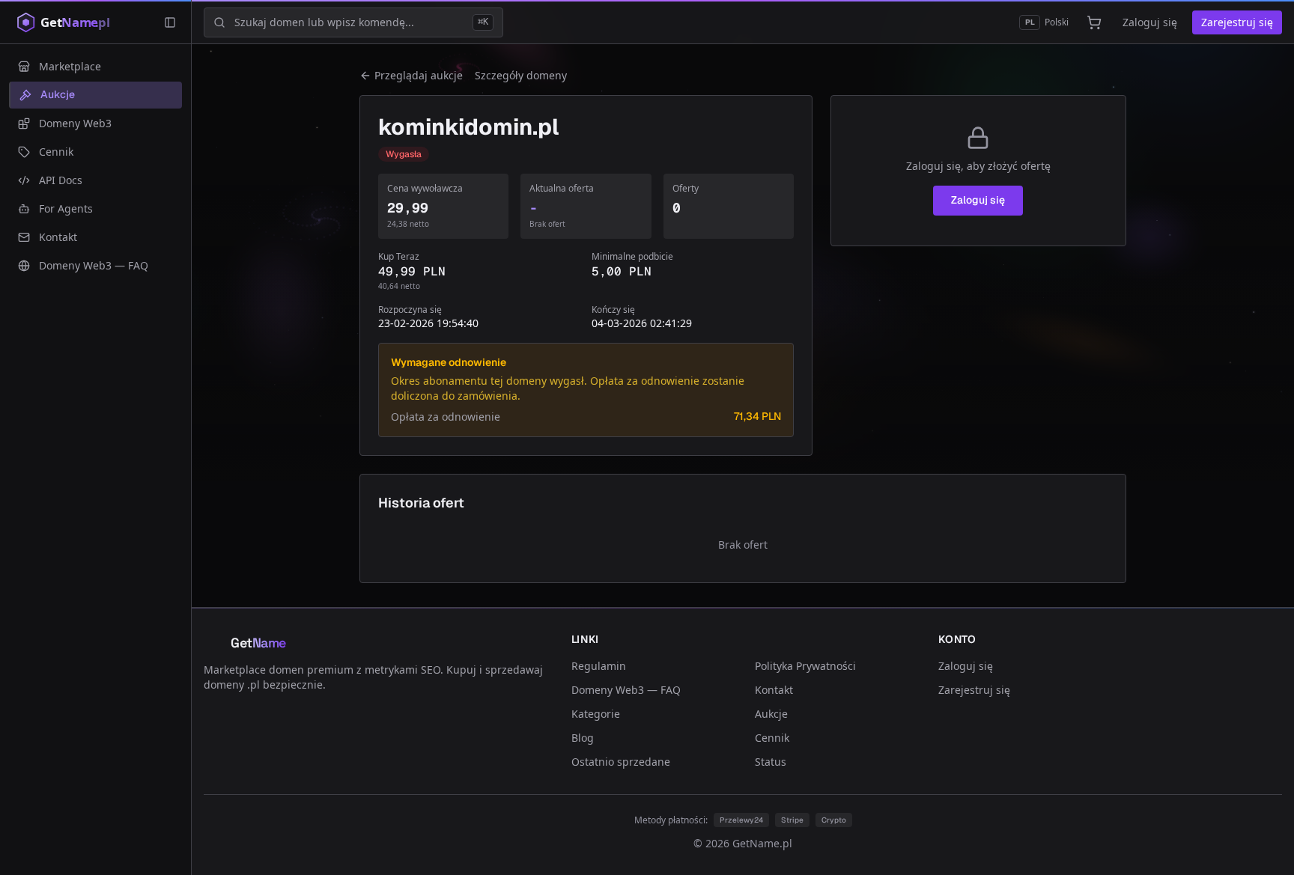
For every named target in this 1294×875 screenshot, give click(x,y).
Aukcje (771, 714)
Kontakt (774, 690)
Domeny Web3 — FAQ (626, 690)
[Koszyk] (1094, 22)
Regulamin (598, 666)
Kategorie (595, 714)
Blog (582, 738)
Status (770, 761)
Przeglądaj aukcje (418, 75)
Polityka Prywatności (805, 666)
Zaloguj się (1150, 22)
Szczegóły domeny (521, 75)
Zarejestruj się (1237, 22)
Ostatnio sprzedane (620, 761)
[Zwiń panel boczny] (170, 22)
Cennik (772, 738)
